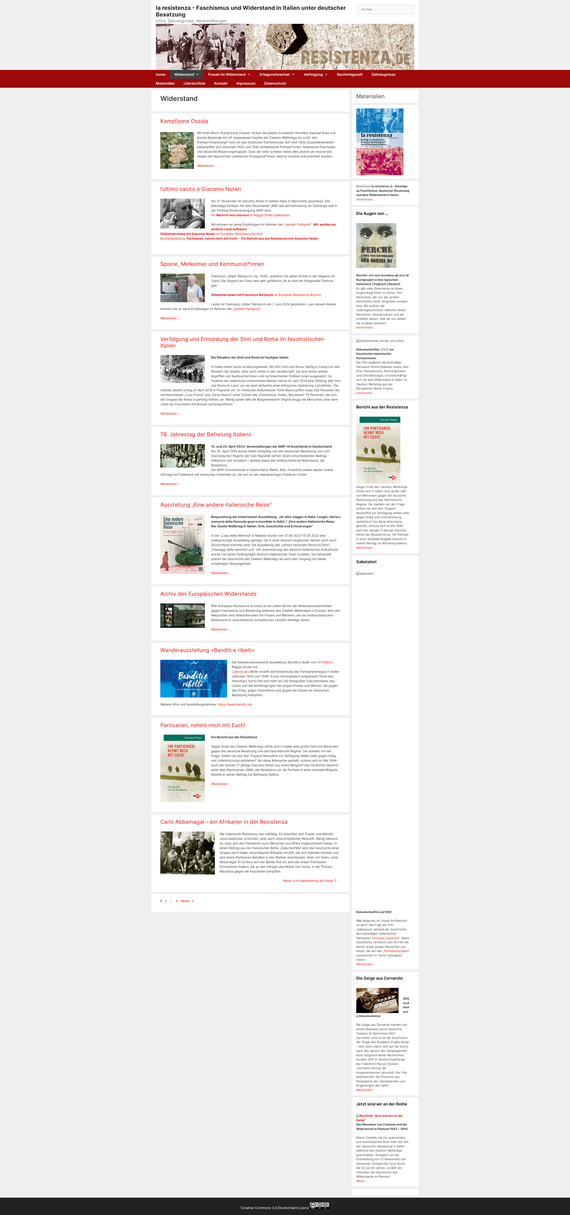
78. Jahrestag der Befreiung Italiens (205, 434)
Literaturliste (194, 83)
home (160, 74)
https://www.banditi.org (235, 704)
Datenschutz (275, 83)
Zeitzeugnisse (383, 74)
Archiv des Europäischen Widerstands (208, 594)
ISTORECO (325, 662)
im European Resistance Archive (211, 234)
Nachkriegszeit (349, 74)
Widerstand (184, 74)
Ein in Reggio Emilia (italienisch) (250, 215)
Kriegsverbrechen (275, 74)
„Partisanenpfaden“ (395, 951)
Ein (244, 238)
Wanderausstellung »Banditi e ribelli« (207, 650)
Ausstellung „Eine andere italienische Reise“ (215, 504)
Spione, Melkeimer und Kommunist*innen (212, 264)
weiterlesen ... (366, 199)
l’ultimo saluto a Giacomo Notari (200, 189)
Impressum (245, 83)
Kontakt (221, 83)
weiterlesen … (366, 327)
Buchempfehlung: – (200, 238)
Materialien (165, 83)
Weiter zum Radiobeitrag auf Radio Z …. (312, 881)
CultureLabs (240, 671)
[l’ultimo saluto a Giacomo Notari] (182, 227)
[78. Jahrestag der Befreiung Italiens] (182, 466)
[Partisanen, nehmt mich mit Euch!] (182, 801)
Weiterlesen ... (366, 547)
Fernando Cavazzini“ (386, 938)
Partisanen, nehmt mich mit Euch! (202, 725)
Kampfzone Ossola (184, 121)
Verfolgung (313, 74)
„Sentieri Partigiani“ (297, 224)
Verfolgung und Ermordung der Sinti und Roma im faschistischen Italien (242, 342)
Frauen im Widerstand (227, 74)
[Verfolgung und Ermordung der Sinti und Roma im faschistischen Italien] (182, 381)
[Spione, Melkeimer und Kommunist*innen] (182, 301)
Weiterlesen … (207, 165)
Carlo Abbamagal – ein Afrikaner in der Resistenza (224, 822)
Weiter (187, 901)
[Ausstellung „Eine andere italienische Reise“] (182, 573)
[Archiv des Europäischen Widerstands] (182, 626)
